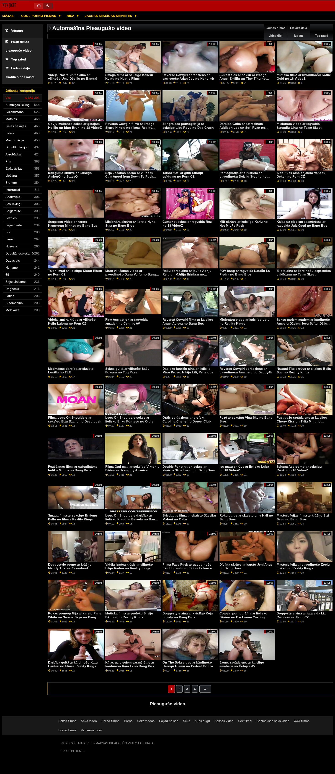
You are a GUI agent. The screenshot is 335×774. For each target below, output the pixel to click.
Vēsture (17, 30)
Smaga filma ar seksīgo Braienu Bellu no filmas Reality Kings (72, 517)
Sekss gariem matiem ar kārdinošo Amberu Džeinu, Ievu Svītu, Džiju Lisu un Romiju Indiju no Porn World (303, 325)
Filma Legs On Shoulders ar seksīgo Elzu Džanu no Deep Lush (74, 419)
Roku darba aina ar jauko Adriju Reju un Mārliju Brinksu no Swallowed (186, 274)
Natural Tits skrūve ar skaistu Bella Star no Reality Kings (304, 370)
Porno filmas (110, 721)
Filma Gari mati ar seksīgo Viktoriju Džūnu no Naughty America (132, 468)
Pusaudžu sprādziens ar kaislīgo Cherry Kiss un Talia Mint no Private (302, 421)
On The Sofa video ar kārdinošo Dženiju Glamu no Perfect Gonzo (187, 664)
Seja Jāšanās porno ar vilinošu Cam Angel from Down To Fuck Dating (129, 176)
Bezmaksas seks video (273, 721)
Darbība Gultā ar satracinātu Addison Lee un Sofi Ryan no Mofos (242, 127)
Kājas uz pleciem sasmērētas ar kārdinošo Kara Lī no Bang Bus (129, 664)
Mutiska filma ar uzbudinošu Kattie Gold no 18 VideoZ (304, 77)
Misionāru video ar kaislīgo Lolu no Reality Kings (244, 321)
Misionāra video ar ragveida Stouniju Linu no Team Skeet (299, 125)
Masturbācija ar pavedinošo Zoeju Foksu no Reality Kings (303, 566)
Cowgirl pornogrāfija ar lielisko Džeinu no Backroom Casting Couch (243, 617)
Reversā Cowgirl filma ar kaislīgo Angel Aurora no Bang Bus (187, 321)
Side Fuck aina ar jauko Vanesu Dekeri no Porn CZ (301, 174)
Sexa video (89, 721)
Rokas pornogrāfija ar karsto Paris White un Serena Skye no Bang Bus (74, 617)
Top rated (18, 59)
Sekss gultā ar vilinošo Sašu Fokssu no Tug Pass (127, 370)
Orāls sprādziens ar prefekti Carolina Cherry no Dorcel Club (186, 419)
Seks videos (146, 721)
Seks (186, 721)
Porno (128, 721)
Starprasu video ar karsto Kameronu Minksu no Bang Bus (73, 223)
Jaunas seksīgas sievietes (109, 16)
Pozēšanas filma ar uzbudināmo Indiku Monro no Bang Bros (73, 468)
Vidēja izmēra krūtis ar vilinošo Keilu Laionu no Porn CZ (72, 321)
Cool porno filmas (39, 16)
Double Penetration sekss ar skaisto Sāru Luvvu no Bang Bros (188, 468)
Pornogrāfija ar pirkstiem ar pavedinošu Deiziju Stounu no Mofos (243, 176)
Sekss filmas (67, 721)
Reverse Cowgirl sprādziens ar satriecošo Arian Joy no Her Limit (188, 77)
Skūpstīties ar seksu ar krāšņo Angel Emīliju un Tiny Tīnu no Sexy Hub (243, 78)
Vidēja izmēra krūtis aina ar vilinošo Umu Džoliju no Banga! (72, 77)
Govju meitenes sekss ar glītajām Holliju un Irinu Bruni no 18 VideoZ (75, 125)
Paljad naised (168, 721)
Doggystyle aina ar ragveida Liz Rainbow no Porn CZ (301, 615)
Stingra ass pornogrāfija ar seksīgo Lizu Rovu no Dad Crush (188, 125)
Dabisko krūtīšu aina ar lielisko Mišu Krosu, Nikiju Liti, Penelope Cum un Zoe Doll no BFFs (187, 372)
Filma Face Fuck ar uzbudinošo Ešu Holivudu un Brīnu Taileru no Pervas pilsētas (188, 568)
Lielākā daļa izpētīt (298, 31)
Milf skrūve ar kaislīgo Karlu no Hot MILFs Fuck (243, 223)
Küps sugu (202, 721)
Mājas (7, 16)
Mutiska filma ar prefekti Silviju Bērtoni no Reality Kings (129, 615)
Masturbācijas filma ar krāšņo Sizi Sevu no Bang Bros (303, 517)
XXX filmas (301, 721)
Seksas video (224, 721)
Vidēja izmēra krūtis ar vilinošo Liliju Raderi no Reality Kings (129, 566)
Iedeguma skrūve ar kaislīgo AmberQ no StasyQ (70, 174)
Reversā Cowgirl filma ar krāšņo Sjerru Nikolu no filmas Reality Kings (130, 127)
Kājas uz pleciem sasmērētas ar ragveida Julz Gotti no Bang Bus (302, 223)
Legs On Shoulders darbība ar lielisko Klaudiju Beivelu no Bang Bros (131, 519)
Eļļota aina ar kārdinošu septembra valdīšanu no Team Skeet (304, 272)
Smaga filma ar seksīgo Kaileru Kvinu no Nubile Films (129, 77)
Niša (71, 16)
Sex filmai (245, 721)
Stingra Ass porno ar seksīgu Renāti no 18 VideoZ (299, 468)
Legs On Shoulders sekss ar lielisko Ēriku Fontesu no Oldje (129, 419)
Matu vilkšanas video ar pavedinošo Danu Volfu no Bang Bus (130, 274)
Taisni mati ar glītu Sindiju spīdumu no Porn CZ (182, 174)
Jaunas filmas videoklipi (275, 31)
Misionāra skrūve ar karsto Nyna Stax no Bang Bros (130, 223)
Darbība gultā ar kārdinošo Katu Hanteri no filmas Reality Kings (73, 664)
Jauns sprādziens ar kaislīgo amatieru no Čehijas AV (241, 664)
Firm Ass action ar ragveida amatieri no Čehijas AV (126, 321)
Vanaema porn (91, 730)
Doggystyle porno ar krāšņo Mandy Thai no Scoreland (70, 566)
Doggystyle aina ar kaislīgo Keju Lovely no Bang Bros (187, 615)
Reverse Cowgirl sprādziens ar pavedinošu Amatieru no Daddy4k (245, 370)
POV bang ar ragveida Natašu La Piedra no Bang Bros (244, 272)
